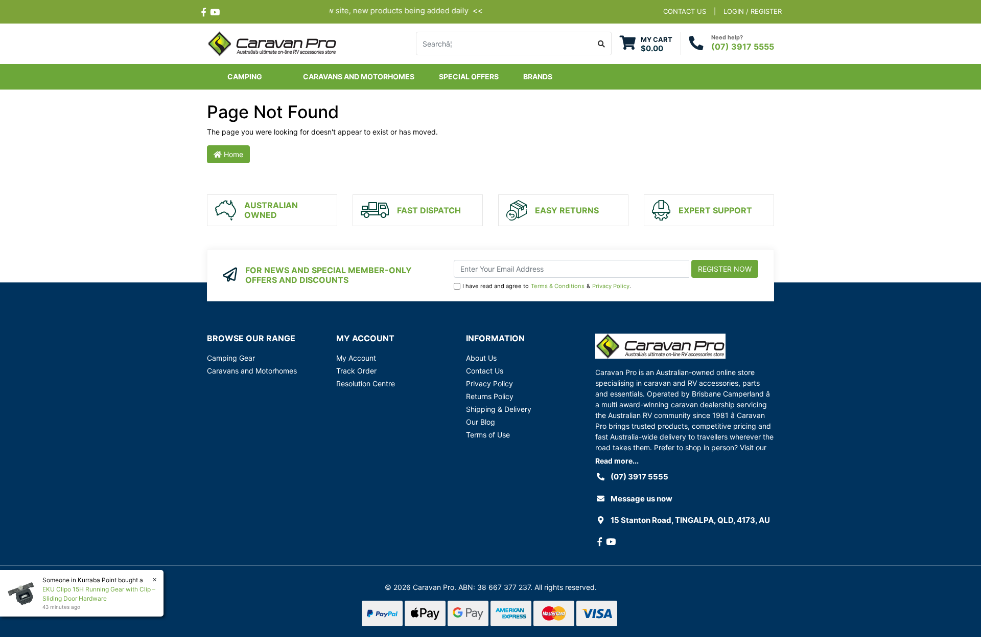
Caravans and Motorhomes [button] (358, 76)
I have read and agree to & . (546, 286)
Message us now (641, 498)
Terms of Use (488, 434)
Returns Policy (489, 396)
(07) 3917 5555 (742, 46)
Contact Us (484, 370)
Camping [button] (244, 76)
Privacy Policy (610, 286)
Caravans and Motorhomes (252, 370)
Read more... (617, 460)
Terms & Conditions (558, 286)
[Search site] (602, 43)
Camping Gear (231, 358)
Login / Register (752, 11)
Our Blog (480, 422)
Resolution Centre (365, 383)
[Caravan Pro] (272, 42)
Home (232, 154)
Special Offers (469, 76)
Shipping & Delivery (498, 409)
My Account (356, 358)
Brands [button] (537, 76)
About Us (481, 358)
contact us (684, 11)
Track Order (356, 370)
